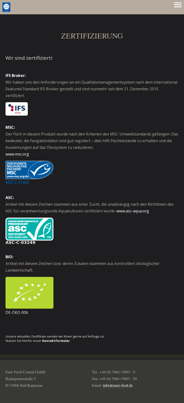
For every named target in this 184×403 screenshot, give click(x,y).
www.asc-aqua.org (132, 211)
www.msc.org (17, 154)
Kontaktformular (56, 341)
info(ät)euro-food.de (118, 385)
